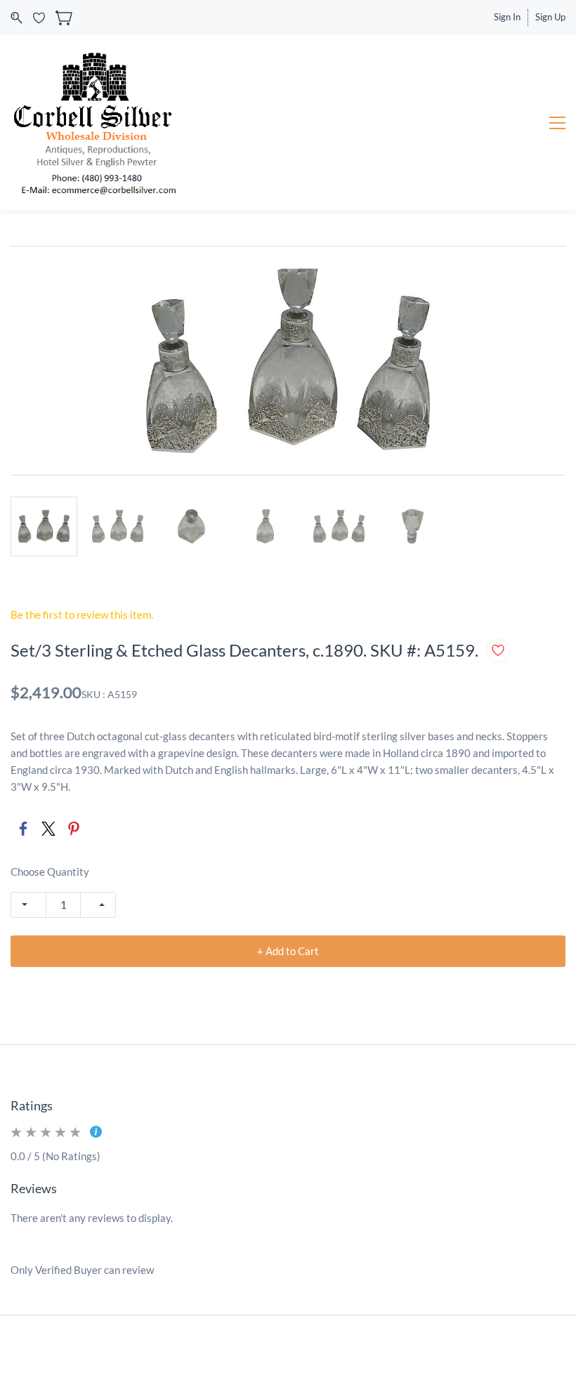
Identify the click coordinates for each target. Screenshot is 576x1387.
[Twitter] (48, 828)
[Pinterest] (73, 828)
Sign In (507, 16)
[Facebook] (23, 828)
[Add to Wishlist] (498, 650)
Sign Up (550, 16)
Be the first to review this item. (82, 614)
